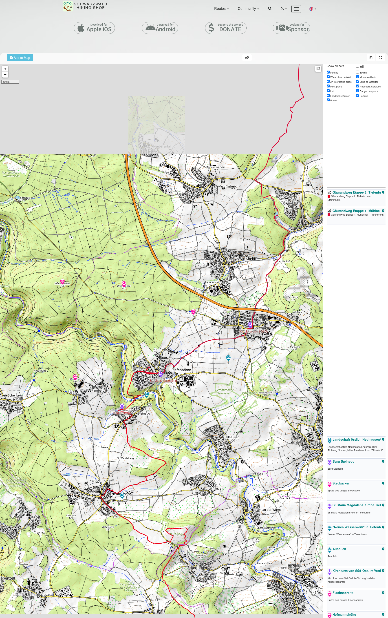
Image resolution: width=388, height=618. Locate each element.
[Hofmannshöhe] (62, 281)
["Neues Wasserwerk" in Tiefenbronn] (146, 395)
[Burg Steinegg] (121, 406)
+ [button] (5, 68)
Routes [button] (220, 8)
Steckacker (341, 483)
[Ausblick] (228, 358)
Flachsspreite (343, 592)
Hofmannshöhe (344, 614)
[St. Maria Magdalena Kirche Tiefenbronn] (160, 374)
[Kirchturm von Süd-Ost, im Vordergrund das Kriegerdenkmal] (250, 325)
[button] (313, 9)
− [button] (5, 74)
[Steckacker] (75, 377)
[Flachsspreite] (193, 312)
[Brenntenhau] (123, 284)
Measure (318, 69)
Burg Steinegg (344, 461)
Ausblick (339, 549)
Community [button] (247, 8)
